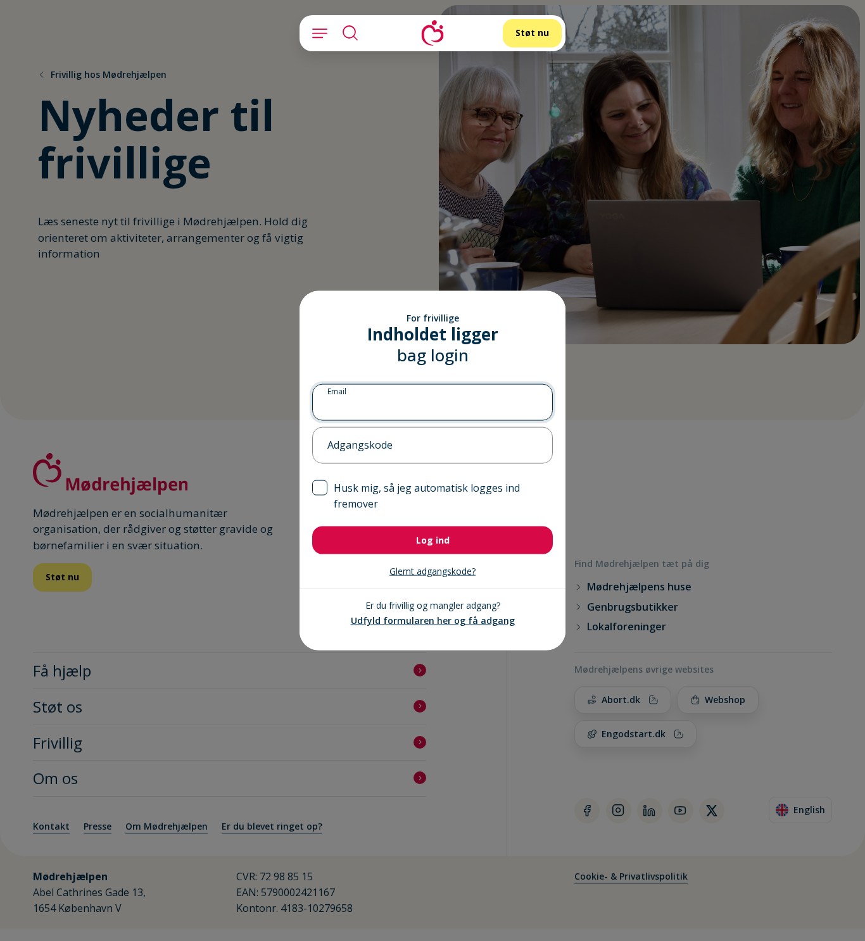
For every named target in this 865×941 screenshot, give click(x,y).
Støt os (57, 706)
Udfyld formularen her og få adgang (433, 620)
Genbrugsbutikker (632, 607)
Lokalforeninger (626, 626)
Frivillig (57, 742)
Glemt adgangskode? (432, 571)
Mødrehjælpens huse (639, 587)
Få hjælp (62, 670)
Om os (55, 778)
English (803, 812)
